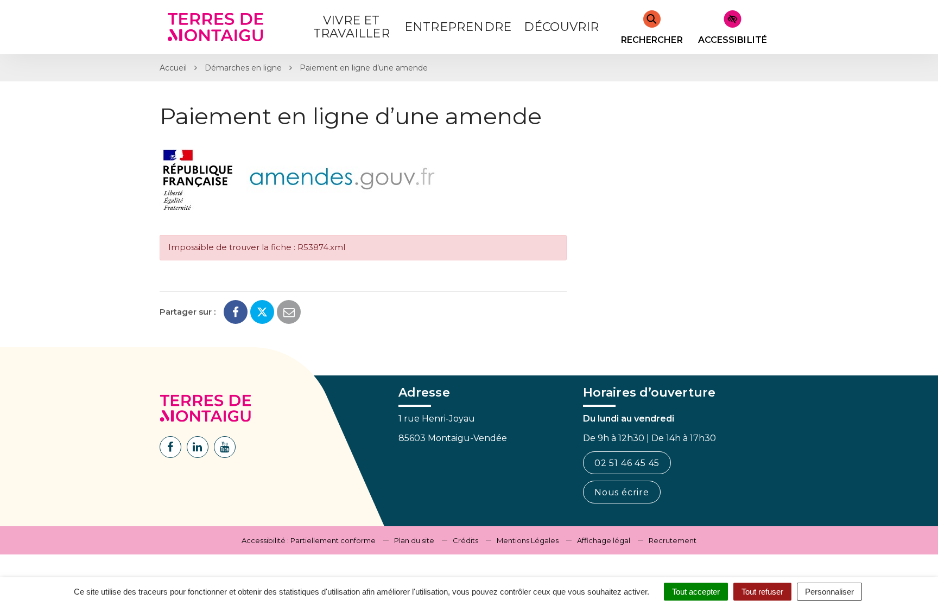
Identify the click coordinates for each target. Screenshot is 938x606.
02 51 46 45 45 (627, 463)
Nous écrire (621, 492)
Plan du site (414, 540)
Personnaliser (829, 591)
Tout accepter (696, 591)
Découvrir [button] (561, 27)
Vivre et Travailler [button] (351, 27)
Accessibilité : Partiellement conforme (309, 540)
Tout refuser (762, 591)
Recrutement (672, 540)
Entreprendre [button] (457, 27)
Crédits (465, 540)
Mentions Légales (528, 540)
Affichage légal (603, 540)
